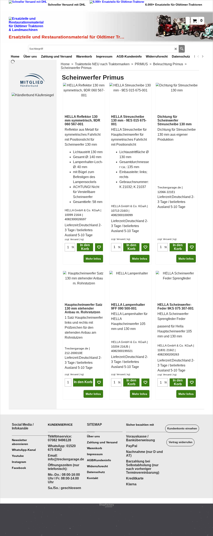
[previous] (198, 56)
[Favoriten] (99, 247)
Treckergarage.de (169, 187)
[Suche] (182, 49)
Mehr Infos (93, 258)
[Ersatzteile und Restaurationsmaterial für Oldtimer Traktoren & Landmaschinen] (55, 25)
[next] (202, 56)
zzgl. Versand (71, 239)
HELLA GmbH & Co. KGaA (82, 210)
